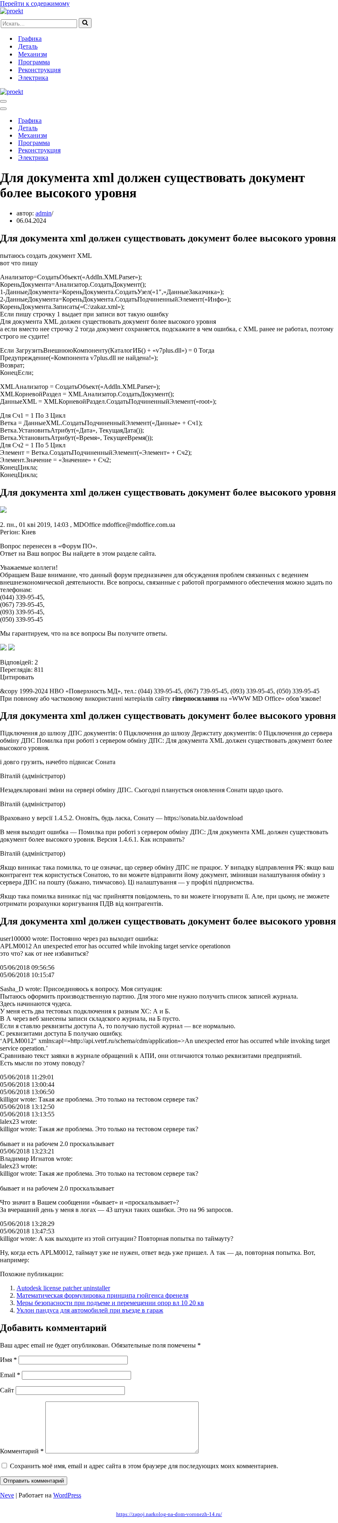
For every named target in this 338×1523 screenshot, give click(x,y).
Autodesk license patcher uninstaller (63, 1287)
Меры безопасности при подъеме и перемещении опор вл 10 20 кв (110, 1302)
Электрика (33, 77)
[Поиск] (85, 23)
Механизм (32, 54)
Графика (30, 38)
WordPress (67, 1495)
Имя (8, 1359)
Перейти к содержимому (35, 3)
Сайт (7, 1390)
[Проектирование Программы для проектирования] (11, 10)
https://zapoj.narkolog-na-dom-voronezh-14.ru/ (169, 1514)
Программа (34, 62)
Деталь (28, 46)
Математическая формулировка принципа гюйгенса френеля (102, 1295)
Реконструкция (39, 69)
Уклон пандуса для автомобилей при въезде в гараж (89, 1310)
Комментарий (22, 1451)
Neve (7, 1495)
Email (10, 1374)
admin (43, 213)
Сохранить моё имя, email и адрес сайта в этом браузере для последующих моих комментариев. (144, 1465)
